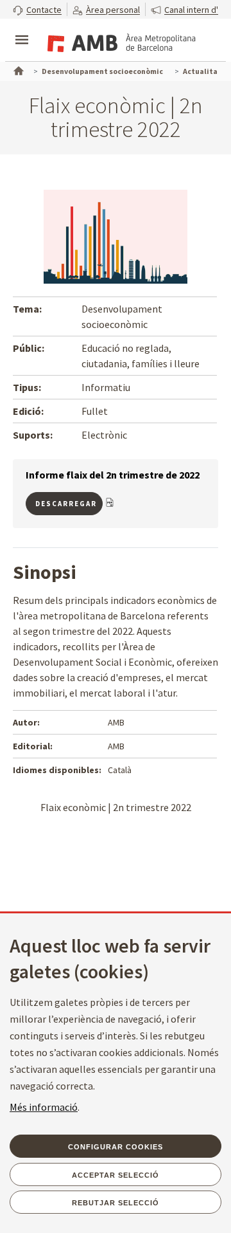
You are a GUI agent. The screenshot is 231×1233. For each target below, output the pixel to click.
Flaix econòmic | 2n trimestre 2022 (115, 807)
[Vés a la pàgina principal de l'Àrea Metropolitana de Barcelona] (119, 41)
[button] (37, 9)
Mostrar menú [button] (22, 29)
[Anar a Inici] (17, 69)
